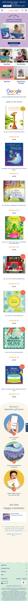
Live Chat (5, 583)
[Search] (22, 10)
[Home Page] (14, 10)
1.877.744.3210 (4, 581)
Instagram (18, 578)
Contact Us (4, 578)
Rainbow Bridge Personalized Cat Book (17, 514)
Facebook (24, 578)
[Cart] (26, 10)
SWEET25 (8, 6)
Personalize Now (14, 43)
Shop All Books (14, 45)
